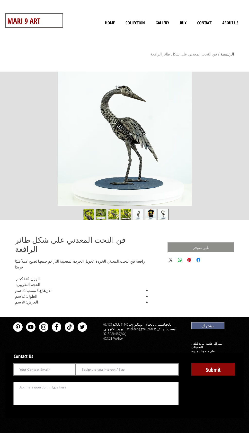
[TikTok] (69, 327)
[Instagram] (43, 327)
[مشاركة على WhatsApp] (180, 260)
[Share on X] (171, 260)
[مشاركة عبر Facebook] (198, 260)
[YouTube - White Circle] (31, 327)
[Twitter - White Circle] (82, 327)
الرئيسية (227, 54)
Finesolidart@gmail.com (138, 328)
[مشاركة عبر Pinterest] (189, 260)
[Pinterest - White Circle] (18, 327)
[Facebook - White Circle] (56, 327)
